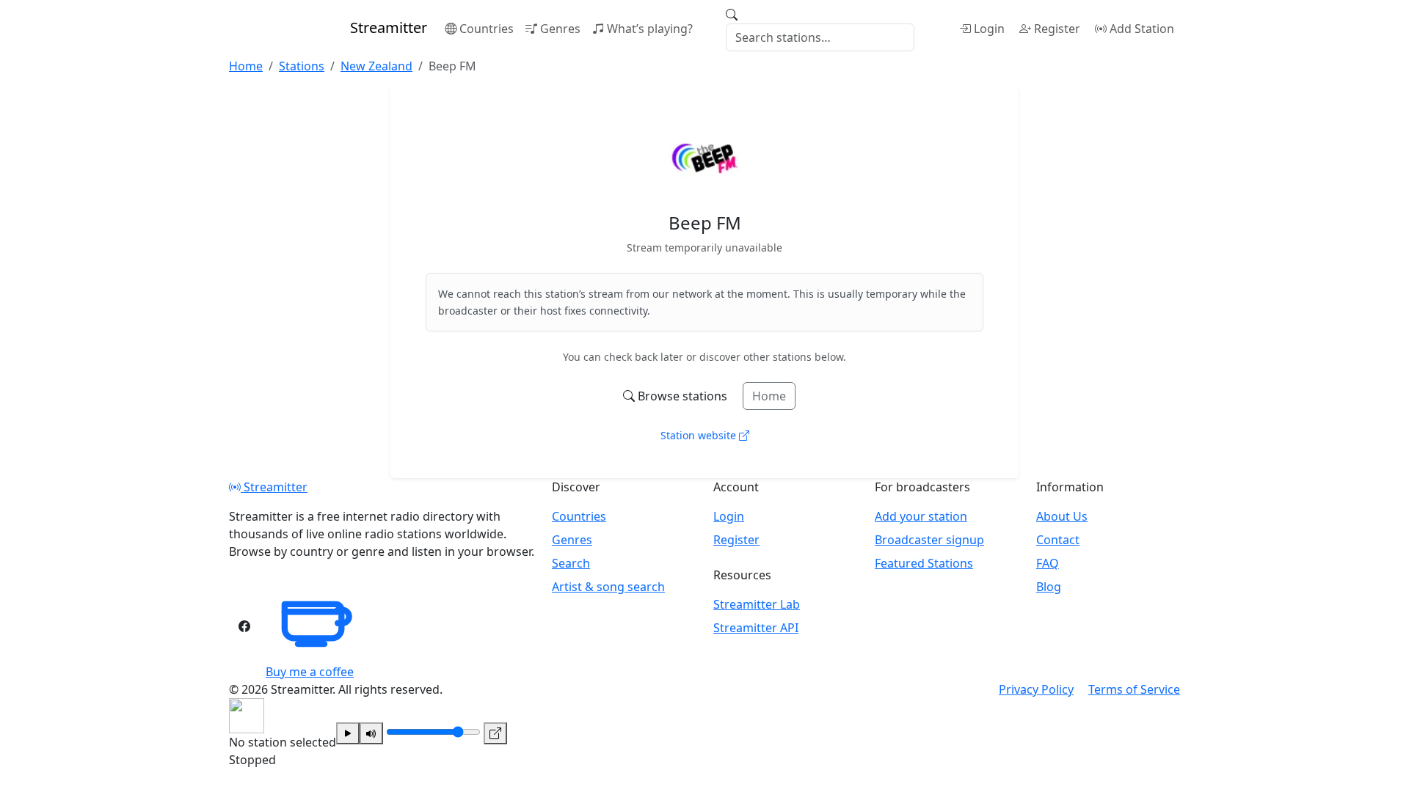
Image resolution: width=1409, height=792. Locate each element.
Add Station (1142, 29)
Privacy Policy (1036, 689)
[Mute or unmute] (371, 733)
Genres (560, 29)
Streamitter (274, 487)
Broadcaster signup (929, 540)
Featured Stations (924, 563)
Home (769, 396)
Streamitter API (755, 628)
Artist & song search (608, 587)
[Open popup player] (495, 733)
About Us (1062, 516)
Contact (1057, 540)
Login (989, 29)
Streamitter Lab (756, 604)
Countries (486, 29)
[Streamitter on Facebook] (244, 626)
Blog (1048, 587)
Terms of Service (1134, 689)
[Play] (348, 733)
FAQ (1047, 563)
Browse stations (682, 396)
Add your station (921, 516)
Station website (699, 435)
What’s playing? (650, 29)
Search (571, 563)
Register (1057, 29)
